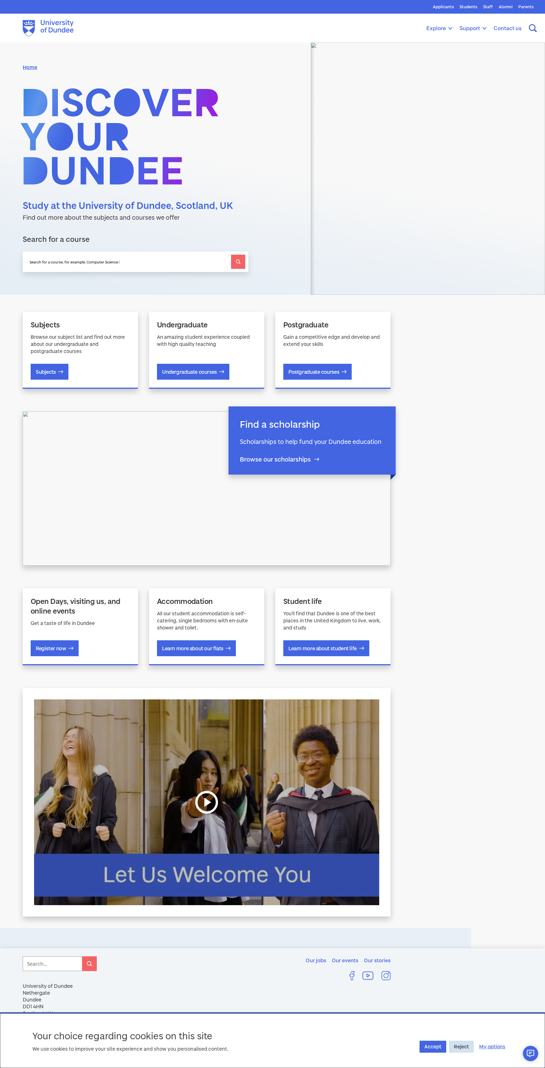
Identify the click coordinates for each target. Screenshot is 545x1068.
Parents (526, 6)
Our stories (377, 960)
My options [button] (492, 1046)
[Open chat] (530, 1053)
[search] (238, 262)
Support (470, 28)
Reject (461, 1046)
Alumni (506, 6)
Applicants (443, 6)
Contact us (508, 28)
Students (468, 6)
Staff (488, 6)
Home (30, 67)
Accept (432, 1046)
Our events (345, 960)
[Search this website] (533, 28)
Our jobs (316, 960)
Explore (436, 28)
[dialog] (272, 1040)
